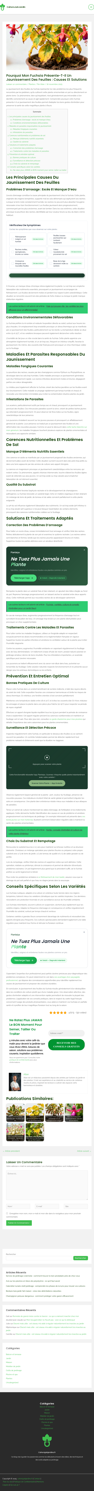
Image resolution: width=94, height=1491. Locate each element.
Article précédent (11, 1151)
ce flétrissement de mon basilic (51, 877)
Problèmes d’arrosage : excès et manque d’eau (30, 120)
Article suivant (84, 1151)
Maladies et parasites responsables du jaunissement (29, 126)
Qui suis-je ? (15, 1485)
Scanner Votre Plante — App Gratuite (47, 783)
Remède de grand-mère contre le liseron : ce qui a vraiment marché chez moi (46, 1316)
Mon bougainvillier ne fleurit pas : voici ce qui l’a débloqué (50, 1320)
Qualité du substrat (19, 142)
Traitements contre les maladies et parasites (29, 151)
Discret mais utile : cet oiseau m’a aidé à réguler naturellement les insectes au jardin (48, 1323)
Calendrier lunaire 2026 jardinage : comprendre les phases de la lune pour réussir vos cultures (45, 1286)
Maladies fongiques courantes (23, 129)
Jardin (8, 1358)
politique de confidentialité (19, 1060)
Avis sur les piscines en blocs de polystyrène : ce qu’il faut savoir (33, 1281)
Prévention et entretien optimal (21, 154)
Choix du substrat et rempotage (24, 164)
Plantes (32, 84)
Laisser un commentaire (16, 84)
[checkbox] (28, 239)
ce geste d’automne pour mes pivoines (65, 719)
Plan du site (7, 1482)
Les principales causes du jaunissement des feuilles (29, 117)
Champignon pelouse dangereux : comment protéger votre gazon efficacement (39, 1296)
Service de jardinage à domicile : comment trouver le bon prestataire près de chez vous (43, 1276)
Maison (9, 1362)
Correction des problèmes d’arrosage (26, 148)
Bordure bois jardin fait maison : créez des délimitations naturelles (33, 1291)
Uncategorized (12, 1382)
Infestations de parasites (21, 132)
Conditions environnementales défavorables (29, 123)
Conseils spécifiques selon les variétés (24, 167)
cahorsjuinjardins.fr (25, 1479)
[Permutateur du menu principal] (91, 7)
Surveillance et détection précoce (25, 161)
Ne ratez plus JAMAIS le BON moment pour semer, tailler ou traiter (38, 170)
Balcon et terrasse (13, 1354)
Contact (37, 1479)
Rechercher (11, 1254)
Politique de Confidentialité (24, 1482)
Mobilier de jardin (13, 1366)
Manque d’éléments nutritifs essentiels (27, 139)
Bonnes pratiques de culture (23, 157)
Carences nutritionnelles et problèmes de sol (26, 135)
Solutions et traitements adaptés (22, 145)
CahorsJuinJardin (16, 7)
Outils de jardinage (14, 1370)
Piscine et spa (12, 1374)
